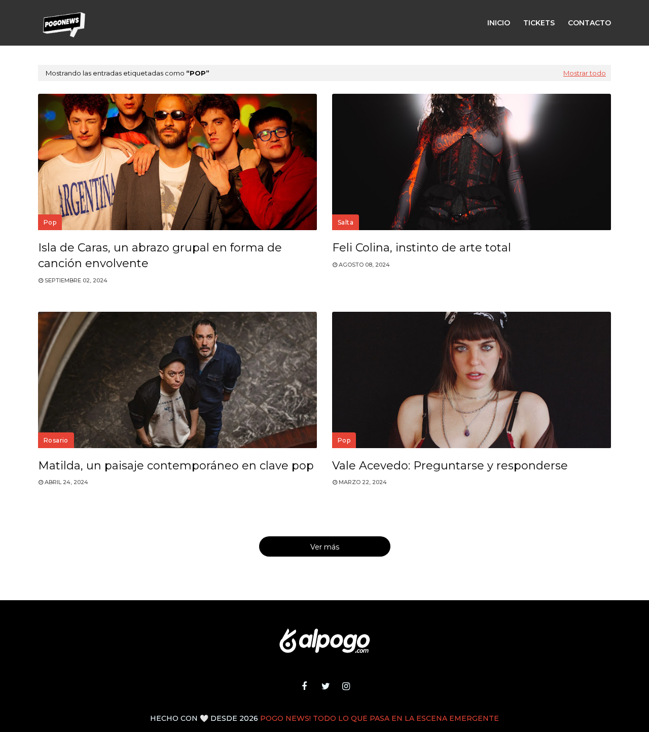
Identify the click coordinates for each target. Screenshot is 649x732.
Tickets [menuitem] (539, 22)
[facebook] (304, 686)
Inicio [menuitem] (498, 22)
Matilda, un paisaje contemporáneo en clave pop (176, 465)
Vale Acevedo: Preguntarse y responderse (450, 465)
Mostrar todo (584, 73)
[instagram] (346, 686)
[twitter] (326, 686)
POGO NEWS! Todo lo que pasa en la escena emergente (379, 718)
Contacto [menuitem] (589, 22)
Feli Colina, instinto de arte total (421, 247)
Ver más (324, 547)
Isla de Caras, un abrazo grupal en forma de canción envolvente (160, 255)
